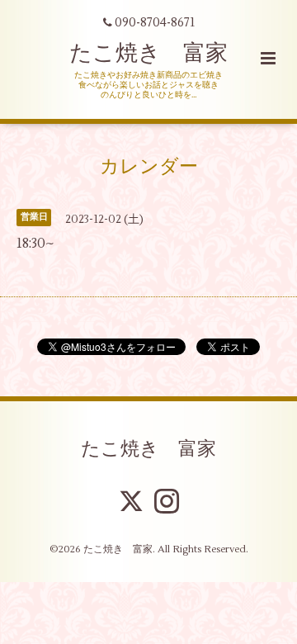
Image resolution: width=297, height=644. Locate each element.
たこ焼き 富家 (148, 53)
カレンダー (149, 166)
